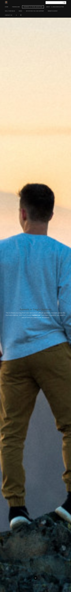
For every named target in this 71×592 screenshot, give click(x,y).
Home (6, 6)
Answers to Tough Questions (33, 6)
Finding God (16, 6)
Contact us (36, 315)
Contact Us (8, 15)
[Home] (6, 2)
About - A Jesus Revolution (55, 6)
